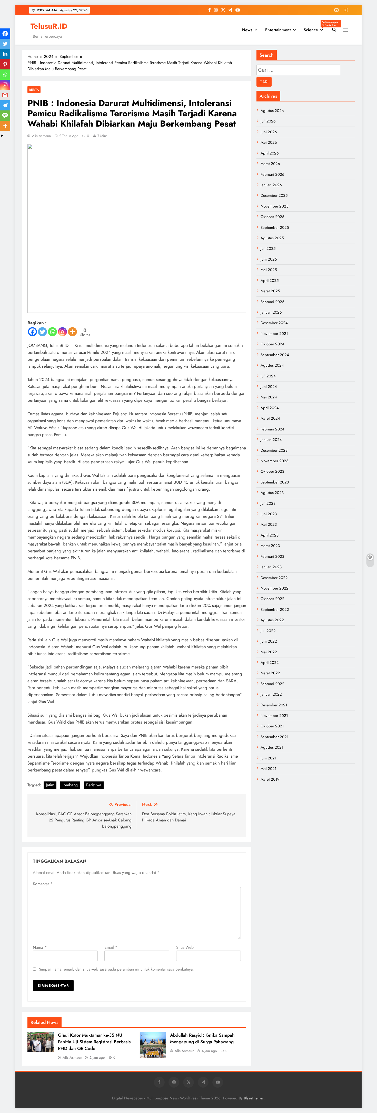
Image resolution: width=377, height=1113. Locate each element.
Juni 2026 (269, 132)
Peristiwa (93, 785)
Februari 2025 (272, 302)
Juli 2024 (268, 376)
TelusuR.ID (49, 26)
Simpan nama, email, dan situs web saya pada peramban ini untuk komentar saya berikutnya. (116, 969)
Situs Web (185, 947)
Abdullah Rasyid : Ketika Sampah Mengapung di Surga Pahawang (202, 1038)
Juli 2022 (268, 631)
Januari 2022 (271, 694)
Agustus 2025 (272, 238)
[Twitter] (42, 331)
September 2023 (275, 482)
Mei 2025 (269, 270)
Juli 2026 (268, 121)
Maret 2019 (270, 779)
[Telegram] (5, 105)
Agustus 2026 (272, 111)
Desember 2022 (274, 578)
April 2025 (270, 280)
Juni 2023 (269, 514)
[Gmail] (5, 95)
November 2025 (274, 206)
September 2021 (275, 737)
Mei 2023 (269, 524)
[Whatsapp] (52, 331)
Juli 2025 (268, 248)
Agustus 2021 (272, 747)
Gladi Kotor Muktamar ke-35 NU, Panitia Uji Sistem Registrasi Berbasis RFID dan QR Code (94, 1042)
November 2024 (275, 333)
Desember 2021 (274, 705)
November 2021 (274, 715)
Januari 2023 (271, 567)
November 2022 (275, 588)
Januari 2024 (271, 439)
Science (315, 28)
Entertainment (278, 30)
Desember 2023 (274, 450)
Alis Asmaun (41, 135)
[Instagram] (62, 331)
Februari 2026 (272, 174)
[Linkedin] (5, 54)
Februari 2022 (272, 684)
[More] (72, 331)
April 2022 (270, 662)
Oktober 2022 (272, 599)
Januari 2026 (271, 185)
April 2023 (270, 535)
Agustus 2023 (272, 493)
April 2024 (270, 408)
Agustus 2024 (272, 365)
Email (110, 947)
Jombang (70, 785)
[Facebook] (32, 331)
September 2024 (275, 355)
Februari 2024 (272, 429)
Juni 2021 (268, 758)
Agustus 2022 (272, 620)
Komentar (43, 884)
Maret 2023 (270, 546)
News (247, 30)
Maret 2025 (270, 291)
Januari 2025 (271, 312)
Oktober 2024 (272, 344)
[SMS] (5, 115)
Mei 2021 (268, 768)
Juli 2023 (268, 503)
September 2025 (275, 227)
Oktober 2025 (272, 217)
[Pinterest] (5, 64)
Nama (40, 947)
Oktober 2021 (272, 726)
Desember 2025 (274, 195)
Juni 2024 (269, 386)
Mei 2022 (269, 652)
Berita (34, 89)
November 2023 (274, 461)
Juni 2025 (269, 259)
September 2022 (275, 609)
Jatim (50, 785)
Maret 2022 (270, 673)
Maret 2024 (270, 418)
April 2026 (270, 153)
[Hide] (2, 136)
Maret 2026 (270, 164)
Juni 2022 (269, 641)
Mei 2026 (269, 142)
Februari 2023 (272, 556)
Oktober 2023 (272, 471)
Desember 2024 (274, 323)
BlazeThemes (254, 1098)
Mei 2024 (269, 397)
